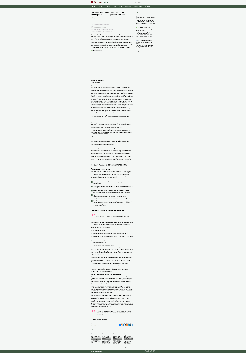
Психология (108, 6)
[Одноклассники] (121, 325)
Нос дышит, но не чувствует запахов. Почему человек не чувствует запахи (145, 21)
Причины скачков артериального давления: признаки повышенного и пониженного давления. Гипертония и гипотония (128, 344)
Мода (120, 6)
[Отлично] (95, 325)
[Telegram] (132, 325)
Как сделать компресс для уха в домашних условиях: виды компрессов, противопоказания (144, 33)
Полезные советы (138, 6)
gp (148, 351)
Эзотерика (147, 6)
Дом (115, 6)
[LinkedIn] (129, 325)
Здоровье (100, 6)
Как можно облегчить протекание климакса (102, 29)
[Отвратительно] (91, 325)
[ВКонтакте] (120, 325)
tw (151, 351)
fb (146, 351)
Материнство (128, 6)
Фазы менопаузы (96, 22)
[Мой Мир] (123, 325)
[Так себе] (93, 325)
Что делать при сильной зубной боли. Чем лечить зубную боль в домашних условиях (106, 342)
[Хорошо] (94, 325)
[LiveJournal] (130, 325)
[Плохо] (92, 325)
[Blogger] (127, 325)
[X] (125, 325)
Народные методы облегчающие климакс (101, 31)
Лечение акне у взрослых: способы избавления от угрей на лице (95, 341)
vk (154, 351)
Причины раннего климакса (98, 26)
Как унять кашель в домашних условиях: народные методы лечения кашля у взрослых (117, 342)
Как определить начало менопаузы (100, 24)
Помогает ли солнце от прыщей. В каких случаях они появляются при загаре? (144, 46)
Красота (93, 6)
